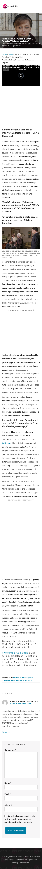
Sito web (8, 805)
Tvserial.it (10, 6)
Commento (10, 750)
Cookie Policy (21, 860)
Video (30, 680)
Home (4, 54)
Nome (7, 783)
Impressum (25, 863)
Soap (25, 680)
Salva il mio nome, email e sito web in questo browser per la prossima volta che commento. (19, 819)
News (11, 54)
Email (7, 794)
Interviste (6, 680)
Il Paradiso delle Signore (23, 677)
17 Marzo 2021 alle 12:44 (20, 704)
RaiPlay (19, 680)
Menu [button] (36, 7)
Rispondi (5, 732)
